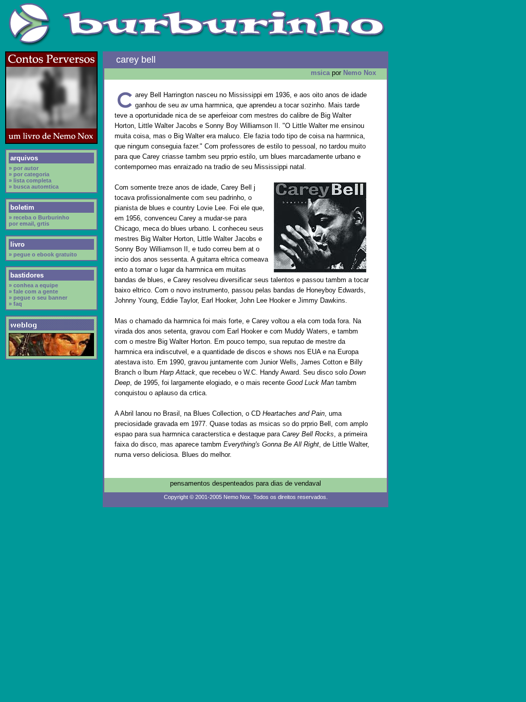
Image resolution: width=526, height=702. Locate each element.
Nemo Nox (359, 73)
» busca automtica (34, 186)
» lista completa (30, 180)
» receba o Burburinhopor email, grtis (39, 220)
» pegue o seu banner (38, 297)
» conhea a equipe (33, 285)
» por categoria (29, 174)
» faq (15, 304)
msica (320, 73)
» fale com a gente (33, 291)
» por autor (24, 168)
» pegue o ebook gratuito (43, 254)
